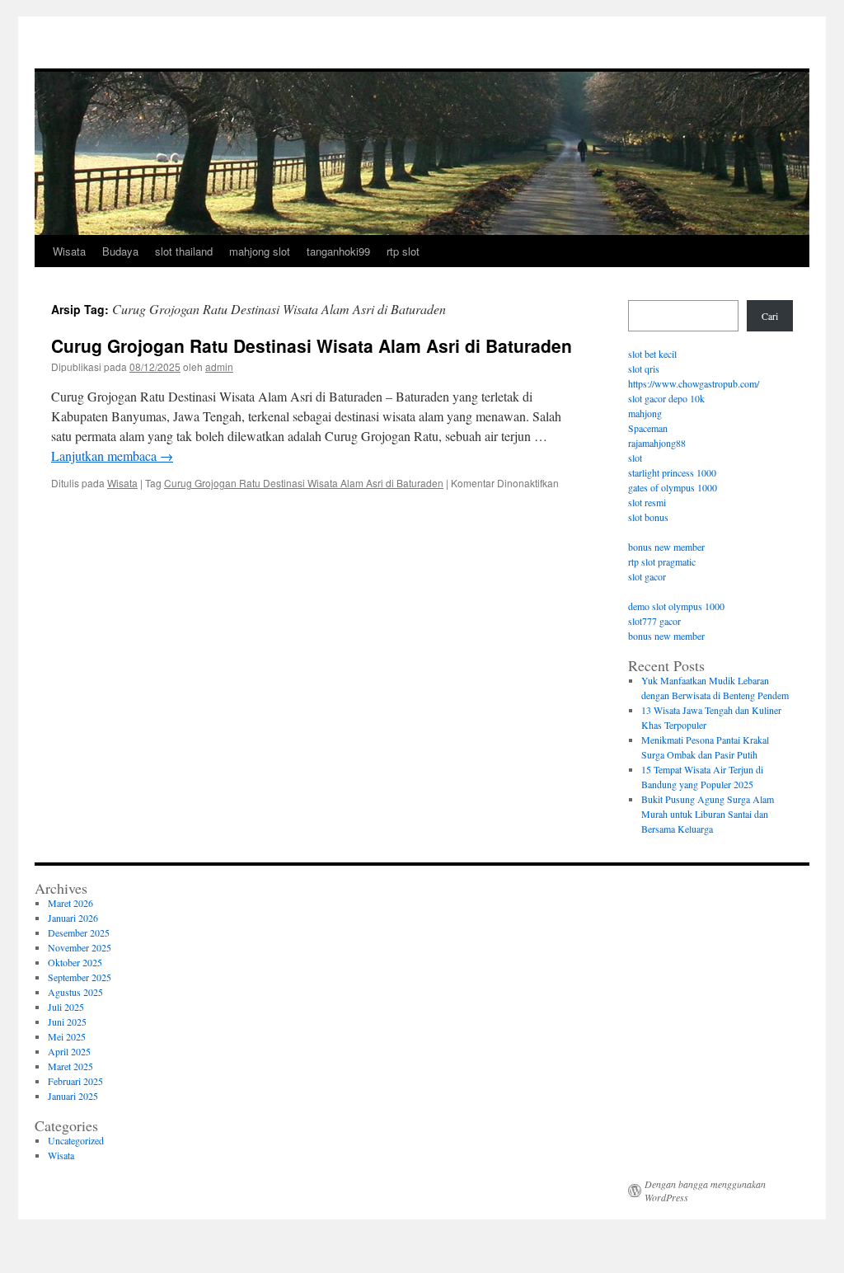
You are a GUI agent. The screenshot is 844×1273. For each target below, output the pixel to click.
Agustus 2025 (75, 991)
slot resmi (647, 502)
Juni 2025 (67, 1021)
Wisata (69, 251)
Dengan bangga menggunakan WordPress (705, 1190)
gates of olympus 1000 (672, 487)
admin (219, 366)
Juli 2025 (66, 1006)
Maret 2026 (70, 902)
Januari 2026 (73, 917)
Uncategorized (76, 1140)
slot (635, 457)
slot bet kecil (652, 353)
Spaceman (648, 428)
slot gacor (647, 576)
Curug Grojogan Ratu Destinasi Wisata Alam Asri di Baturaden (311, 345)
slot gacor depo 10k (666, 398)
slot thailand (184, 251)
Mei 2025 (67, 1036)
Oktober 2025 (75, 962)
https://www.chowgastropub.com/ (693, 383)
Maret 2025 (70, 1066)
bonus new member (666, 546)
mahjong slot (259, 251)
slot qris (643, 368)
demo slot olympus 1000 (676, 606)
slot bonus (648, 517)
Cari (770, 315)
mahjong (645, 413)
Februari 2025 (75, 1080)
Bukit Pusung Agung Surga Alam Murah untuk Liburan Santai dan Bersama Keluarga (707, 813)
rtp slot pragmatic (662, 561)
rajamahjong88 (657, 442)
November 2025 (79, 947)
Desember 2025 (79, 932)
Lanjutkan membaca (112, 455)
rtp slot (403, 251)
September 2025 (79, 977)
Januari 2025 (73, 1095)
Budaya (120, 251)
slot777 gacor (654, 620)
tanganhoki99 (338, 251)
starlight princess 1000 (672, 472)
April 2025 (69, 1051)
